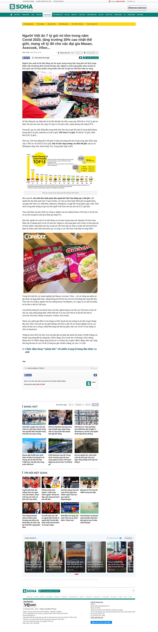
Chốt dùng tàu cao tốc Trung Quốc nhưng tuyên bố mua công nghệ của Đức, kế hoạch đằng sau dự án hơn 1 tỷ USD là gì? (60, 459)
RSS (130, 596)
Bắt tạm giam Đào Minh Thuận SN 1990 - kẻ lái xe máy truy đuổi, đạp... (54, 564)
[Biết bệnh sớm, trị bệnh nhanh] (137, 8)
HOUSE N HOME (29, 1)
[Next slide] (130, 558)
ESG (33, 14)
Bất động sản (57, 14)
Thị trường (40, 24)
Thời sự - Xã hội (39, 596)
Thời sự (38, 14)
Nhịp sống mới (91, 14)
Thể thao (82, 14)
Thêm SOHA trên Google (42, 58)
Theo (60, 368)
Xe (124, 14)
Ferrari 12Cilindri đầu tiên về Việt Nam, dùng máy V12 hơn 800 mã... (116, 564)
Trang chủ (29, 596)
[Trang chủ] (21, 8)
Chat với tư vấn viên (102, 622)
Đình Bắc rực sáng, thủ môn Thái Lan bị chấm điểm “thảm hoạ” (70, 518)
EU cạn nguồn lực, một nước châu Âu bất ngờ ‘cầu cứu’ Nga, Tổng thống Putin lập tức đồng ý (86, 458)
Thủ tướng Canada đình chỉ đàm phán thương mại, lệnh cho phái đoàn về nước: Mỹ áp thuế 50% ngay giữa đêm (31, 521)
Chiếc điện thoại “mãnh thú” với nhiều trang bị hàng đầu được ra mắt (61, 350)
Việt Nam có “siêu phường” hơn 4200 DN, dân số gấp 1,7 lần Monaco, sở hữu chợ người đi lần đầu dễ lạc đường (86, 430)
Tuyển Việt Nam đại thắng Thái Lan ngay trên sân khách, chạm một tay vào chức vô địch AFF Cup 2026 (30, 494)
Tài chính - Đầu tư (77, 24)
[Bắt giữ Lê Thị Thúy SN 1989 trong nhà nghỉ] (89, 482)
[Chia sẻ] (26, 58)
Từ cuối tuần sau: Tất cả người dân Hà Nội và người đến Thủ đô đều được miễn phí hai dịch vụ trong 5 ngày (50, 520)
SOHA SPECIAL (59, 1)
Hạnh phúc (25, 14)
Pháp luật (109, 14)
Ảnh (125, 596)
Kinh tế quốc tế (92, 24)
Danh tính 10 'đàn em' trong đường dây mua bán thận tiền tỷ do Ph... (96, 564)
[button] (76, 574)
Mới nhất (17, 14)
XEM (95, 405)
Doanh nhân (52, 24)
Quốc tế (74, 14)
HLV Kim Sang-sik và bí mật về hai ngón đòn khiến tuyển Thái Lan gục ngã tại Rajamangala (70, 494)
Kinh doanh (47, 14)
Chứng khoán (28, 24)
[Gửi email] (80, 58)
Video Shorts (30, 538)
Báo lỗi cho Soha (92, 58)
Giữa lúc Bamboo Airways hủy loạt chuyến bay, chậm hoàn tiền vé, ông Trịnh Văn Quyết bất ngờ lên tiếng (60, 430)
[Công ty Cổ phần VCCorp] (51, 604)
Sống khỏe (118, 14)
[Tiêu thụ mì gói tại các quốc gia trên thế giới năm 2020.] (60, 170)
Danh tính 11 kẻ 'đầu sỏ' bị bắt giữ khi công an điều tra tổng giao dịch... (34, 564)
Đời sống (140, 14)
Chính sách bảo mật (97, 617)
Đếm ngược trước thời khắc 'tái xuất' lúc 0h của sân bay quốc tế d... (75, 564)
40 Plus (67, 14)
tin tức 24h (30, 381)
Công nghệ (131, 14)
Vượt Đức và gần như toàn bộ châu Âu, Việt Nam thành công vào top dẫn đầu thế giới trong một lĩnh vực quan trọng (34, 430)
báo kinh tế (48, 381)
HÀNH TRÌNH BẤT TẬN (44, 1)
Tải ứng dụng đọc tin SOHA (50, 591)
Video (120, 596)
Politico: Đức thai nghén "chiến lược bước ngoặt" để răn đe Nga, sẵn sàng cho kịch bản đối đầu (50, 494)
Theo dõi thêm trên (112, 538)
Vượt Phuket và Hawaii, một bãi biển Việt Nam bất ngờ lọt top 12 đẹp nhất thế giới (89, 519)
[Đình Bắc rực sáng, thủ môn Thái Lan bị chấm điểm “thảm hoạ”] (70, 508)
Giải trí (101, 14)
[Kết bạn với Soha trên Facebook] (88, 383)
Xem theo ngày (61, 405)
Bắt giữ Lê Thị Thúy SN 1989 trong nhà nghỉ (89, 491)
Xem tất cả (128, 538)
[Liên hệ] (95, 375)
